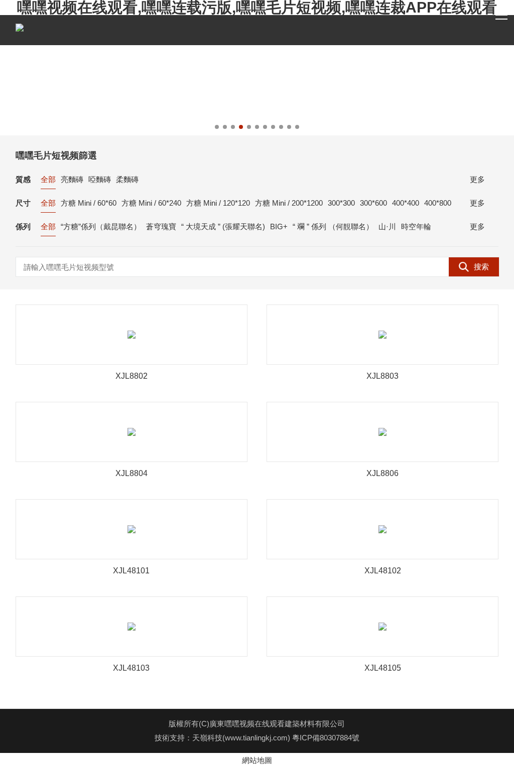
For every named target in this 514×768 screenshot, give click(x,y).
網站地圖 (257, 760)
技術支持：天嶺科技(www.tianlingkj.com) (223, 737)
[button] (217, 127)
